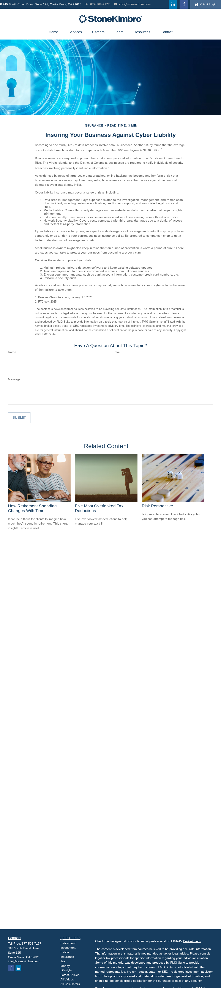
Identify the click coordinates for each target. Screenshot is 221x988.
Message (14, 379)
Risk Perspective (157, 506)
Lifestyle (66, 970)
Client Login (208, 4)
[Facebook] (184, 4)
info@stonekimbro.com (135, 4)
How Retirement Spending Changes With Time (32, 508)
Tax (62, 961)
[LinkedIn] (173, 4)
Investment (68, 947)
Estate (64, 952)
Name (12, 352)
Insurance (67, 956)
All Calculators (70, 984)
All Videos (67, 979)
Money (65, 965)
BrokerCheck (192, 941)
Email (116, 352)
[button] (53, 32)
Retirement (68, 943)
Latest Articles (69, 975)
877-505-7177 (100, 4)
